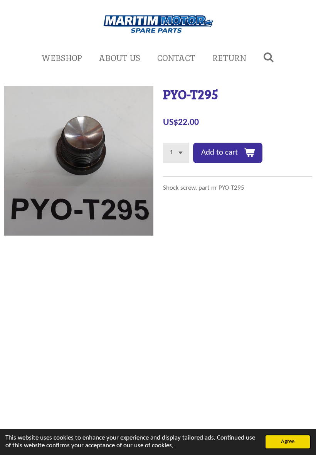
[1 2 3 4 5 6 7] (176, 153)
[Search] (269, 57)
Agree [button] (287, 442)
